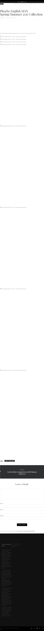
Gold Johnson (3, 17)
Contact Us (14, 546)
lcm (5, 460)
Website (1, 515)
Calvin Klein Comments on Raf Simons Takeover (22, 472)
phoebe (11, 460)
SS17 (13, 460)
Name (1, 503)
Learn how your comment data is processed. (25, 531)
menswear (8, 460)
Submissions (17, 545)
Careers (13, 545)
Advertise (18, 544)
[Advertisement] (12, 28)
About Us (14, 544)
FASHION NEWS (13, 17)
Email (1, 509)
